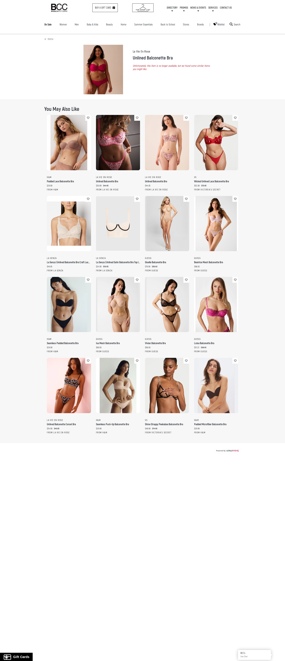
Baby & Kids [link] (92, 24)
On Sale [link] (47, 24)
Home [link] (123, 24)
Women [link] (63, 24)
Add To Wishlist (88, 118)
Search (237, 24)
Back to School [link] (168, 24)
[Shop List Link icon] (143, 7)
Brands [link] (200, 24)
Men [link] (77, 24)
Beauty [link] (109, 24)
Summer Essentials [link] (143, 24)
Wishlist (221, 24)
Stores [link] (186, 24)
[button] (278, 654)
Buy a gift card (103, 7)
